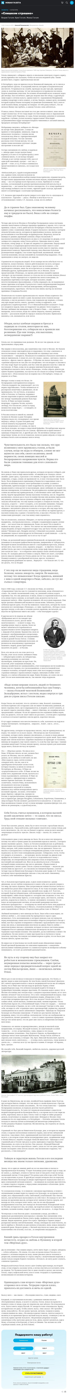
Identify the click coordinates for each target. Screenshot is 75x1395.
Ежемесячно (23, 1340)
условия (46, 1368)
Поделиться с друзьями (32, 1377)
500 (22, 1353)
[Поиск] (66, 2)
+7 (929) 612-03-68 (23, 1384)
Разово (44, 1340)
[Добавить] (72, 3)
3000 (22, 1348)
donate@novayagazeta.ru (39, 1383)
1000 (43, 1348)
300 (44, 1353)
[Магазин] (62, 2)
